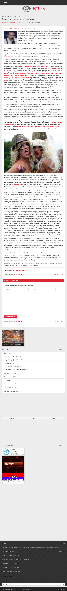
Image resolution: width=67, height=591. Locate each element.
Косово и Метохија (9, 387)
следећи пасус (16, 184)
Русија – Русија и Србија (13, 360)
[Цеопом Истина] (33, 6)
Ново (33, 418)
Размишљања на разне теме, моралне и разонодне (43, 126)
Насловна (5, 22)
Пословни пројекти (9, 373)
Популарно (12, 418)
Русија (6, 353)
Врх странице (58, 274)
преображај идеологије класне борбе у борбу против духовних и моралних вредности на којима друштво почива (33, 102)
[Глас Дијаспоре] (13, 474)
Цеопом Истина (12, 589)
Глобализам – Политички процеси (15, 369)
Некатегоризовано (9, 384)
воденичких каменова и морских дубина (16, 77)
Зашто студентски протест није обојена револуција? (16, 559)
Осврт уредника (8, 377)
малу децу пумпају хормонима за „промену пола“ (34, 66)
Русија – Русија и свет (12, 356)
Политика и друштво (14, 22)
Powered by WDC (61, 589)
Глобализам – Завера (12, 366)
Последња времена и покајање (10, 563)
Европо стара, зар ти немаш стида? (11, 571)
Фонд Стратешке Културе (18, 270)
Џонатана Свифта (20, 126)
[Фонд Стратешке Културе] (13, 449)
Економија (7, 380)
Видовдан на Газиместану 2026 (10, 567)
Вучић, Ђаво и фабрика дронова (10, 555)
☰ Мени (5, 2)
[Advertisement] (13, 405)
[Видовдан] (13, 456)
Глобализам (7, 363)
